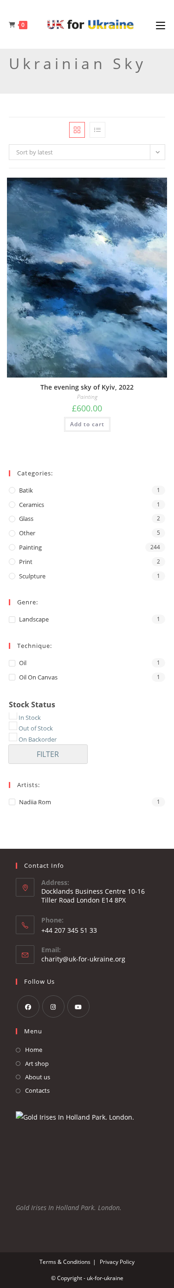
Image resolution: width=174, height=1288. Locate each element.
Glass (26, 518)
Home (33, 1049)
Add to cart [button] (87, 424)
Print (25, 561)
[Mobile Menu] (160, 25)
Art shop (37, 1063)
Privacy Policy (117, 1262)
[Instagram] (53, 1006)
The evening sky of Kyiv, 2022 (87, 387)
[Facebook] (28, 1006)
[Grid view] (77, 130)
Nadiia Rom (35, 802)
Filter (48, 754)
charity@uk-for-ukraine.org (83, 959)
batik (26, 490)
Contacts (37, 1090)
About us (37, 1077)
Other (27, 533)
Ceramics (31, 504)
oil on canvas (38, 677)
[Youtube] (78, 1006)
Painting (87, 397)
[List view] (97, 130)
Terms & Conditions (64, 1262)
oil (22, 663)
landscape (34, 619)
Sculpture (32, 576)
